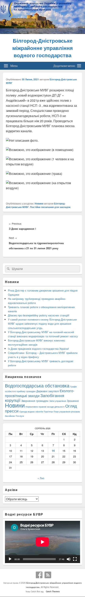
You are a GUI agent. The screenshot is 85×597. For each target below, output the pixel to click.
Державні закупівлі (47, 391)
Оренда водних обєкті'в (31, 411)
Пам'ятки (48, 411)
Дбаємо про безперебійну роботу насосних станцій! (38, 315)
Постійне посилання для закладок (50, 207)
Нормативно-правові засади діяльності (45, 406)
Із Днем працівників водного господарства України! (38, 349)
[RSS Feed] (47, 575)
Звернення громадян (34, 400)
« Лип (41, 478)
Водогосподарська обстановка (37, 385)
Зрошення (73, 401)
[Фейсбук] (39, 575)
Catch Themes (52, 591)
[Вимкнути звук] (69, 559)
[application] (42, 542)
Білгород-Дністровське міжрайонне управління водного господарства (42, 48)
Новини (39, 203)
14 (53, 451)
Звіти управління (57, 400)
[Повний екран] (75, 559)
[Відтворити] (10, 559)
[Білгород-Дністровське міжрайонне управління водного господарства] (42, 32)
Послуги (20, 415)
